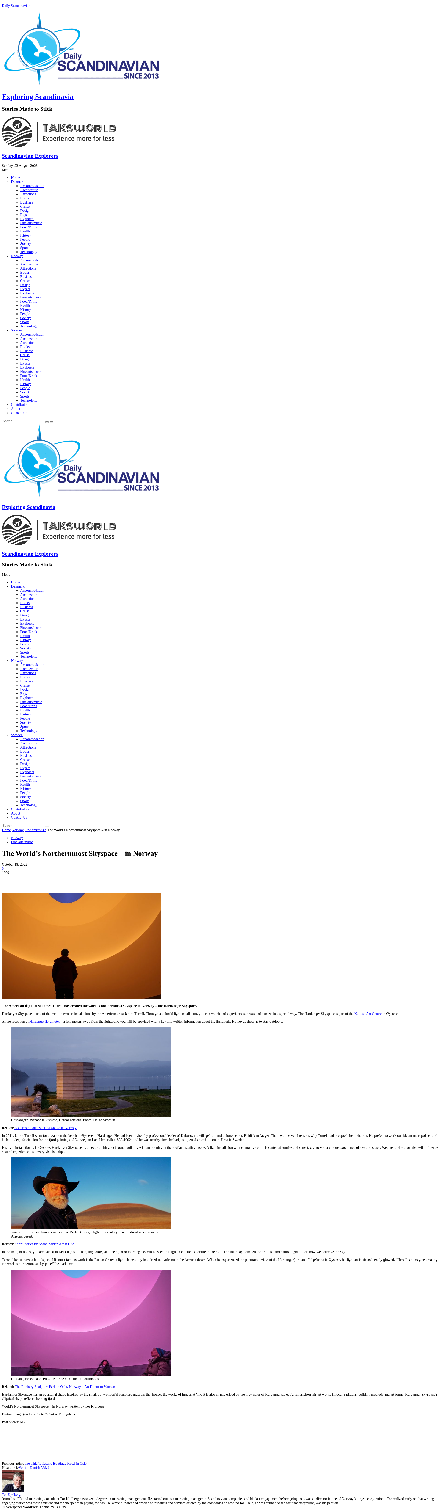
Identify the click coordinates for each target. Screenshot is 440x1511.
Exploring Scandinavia (38, 96)
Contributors (20, 404)
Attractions (28, 194)
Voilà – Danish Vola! (34, 1468)
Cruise (25, 206)
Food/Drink (28, 227)
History (25, 235)
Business (26, 202)
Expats (25, 215)
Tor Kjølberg (11, 1495)
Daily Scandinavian (16, 6)
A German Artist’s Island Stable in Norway (45, 1128)
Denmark (18, 182)
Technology (28, 252)
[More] (75, 879)
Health (25, 231)
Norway (17, 256)
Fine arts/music (31, 223)
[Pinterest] (42, 879)
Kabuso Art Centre (368, 1014)
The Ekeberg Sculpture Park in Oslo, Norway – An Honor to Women (65, 1387)
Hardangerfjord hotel (44, 1021)
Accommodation (32, 186)
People (25, 239)
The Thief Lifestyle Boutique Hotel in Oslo (55, 1463)
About (15, 409)
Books (25, 198)
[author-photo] (13, 1490)
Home (15, 178)
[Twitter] (25, 879)
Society (25, 244)
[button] (220, 170)
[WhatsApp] (58, 879)
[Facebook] (9, 879)
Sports (24, 248)
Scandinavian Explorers (30, 156)
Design (25, 211)
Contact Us (19, 413)
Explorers (27, 219)
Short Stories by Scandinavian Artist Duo (44, 1244)
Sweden (17, 330)
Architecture (29, 190)
